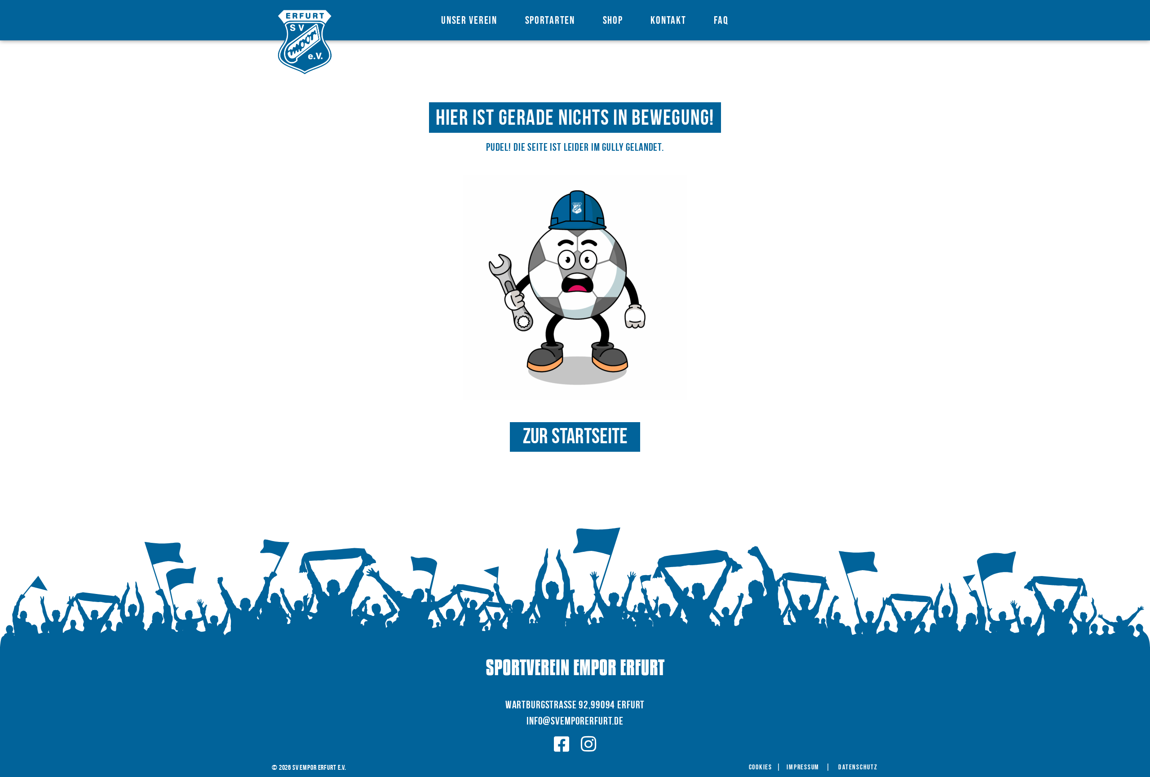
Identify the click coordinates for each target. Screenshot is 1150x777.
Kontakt (668, 20)
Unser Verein (469, 20)
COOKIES (760, 767)
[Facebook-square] (561, 744)
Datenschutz (857, 767)
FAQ (721, 20)
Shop (613, 20)
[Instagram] (588, 744)
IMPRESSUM (803, 767)
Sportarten (550, 20)
